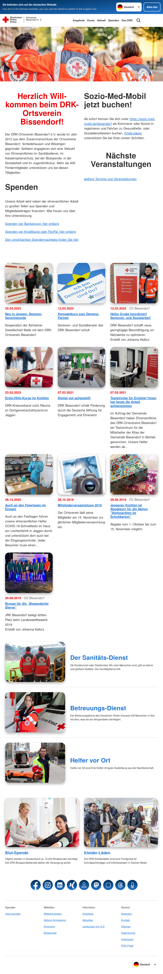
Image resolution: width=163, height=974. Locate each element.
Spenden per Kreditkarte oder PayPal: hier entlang (40, 231)
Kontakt (125, 920)
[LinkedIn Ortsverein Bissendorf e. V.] (60, 885)
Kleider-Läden (97, 853)
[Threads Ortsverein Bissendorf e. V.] (120, 885)
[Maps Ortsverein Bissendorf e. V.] (84, 885)
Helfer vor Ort (90, 760)
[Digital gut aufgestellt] (81, 367)
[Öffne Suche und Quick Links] (138, 20)
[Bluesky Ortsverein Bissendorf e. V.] (108, 885)
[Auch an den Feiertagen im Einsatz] (29, 474)
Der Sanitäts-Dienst (99, 657)
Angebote (79, 20)
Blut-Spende (16, 853)
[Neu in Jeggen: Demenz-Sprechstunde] (29, 283)
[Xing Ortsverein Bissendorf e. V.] (72, 885)
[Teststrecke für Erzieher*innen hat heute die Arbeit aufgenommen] (134, 367)
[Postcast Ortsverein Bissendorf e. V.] (132, 885)
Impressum (127, 939)
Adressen (126, 914)
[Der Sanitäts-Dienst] (35, 662)
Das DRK (127, 20)
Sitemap (126, 926)
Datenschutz (128, 933)
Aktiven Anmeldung (55, 920)
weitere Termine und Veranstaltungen (110, 178)
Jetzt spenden (13, 914)
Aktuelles (87, 920)
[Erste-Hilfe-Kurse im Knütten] (29, 367)
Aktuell (101, 20)
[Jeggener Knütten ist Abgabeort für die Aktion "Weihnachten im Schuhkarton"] (134, 474)
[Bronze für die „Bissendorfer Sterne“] (29, 573)
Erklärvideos (133, 133)
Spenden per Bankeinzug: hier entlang (32, 223)
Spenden (113, 20)
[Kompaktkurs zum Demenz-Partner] (81, 283)
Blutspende (50, 933)
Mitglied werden (53, 914)
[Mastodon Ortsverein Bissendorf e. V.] (96, 885)
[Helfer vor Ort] (35, 763)
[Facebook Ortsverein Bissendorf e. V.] (36, 885)
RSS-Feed (127, 945)
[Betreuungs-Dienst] (35, 712)
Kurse (91, 20)
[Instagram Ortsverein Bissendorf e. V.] (48, 885)
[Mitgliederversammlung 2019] (81, 474)
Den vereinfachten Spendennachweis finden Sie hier (42, 239)
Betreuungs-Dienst (98, 707)
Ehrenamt (49, 926)
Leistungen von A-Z (93, 926)
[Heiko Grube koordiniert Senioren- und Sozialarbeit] (134, 283)
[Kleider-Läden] (121, 822)
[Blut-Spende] (42, 822)
